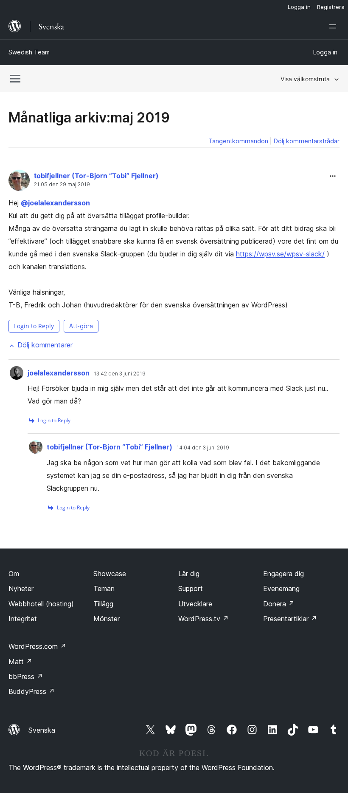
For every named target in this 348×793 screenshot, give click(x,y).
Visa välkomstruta (305, 78)
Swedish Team (29, 52)
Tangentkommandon (238, 141)
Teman (104, 588)
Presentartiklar (290, 618)
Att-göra (81, 326)
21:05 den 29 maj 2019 (62, 185)
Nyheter (21, 588)
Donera (279, 604)
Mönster (106, 618)
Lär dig (188, 573)
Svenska (41, 730)
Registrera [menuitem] (331, 6)
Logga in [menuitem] (299, 6)
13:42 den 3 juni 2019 (120, 374)
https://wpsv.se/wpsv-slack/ (280, 254)
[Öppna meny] (334, 26)
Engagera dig (283, 573)
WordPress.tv (203, 618)
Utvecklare (195, 604)
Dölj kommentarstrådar (307, 141)
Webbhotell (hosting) (41, 604)
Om (13, 573)
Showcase (109, 573)
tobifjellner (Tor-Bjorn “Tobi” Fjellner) (96, 175)
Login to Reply (34, 326)
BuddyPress (31, 691)
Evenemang (281, 588)
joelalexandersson (55, 203)
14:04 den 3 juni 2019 (203, 448)
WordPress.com (37, 646)
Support (190, 588)
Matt (20, 661)
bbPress (25, 676)
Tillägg (103, 604)
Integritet (22, 618)
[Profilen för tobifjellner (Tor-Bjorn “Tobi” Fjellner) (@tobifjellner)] (19, 182)
